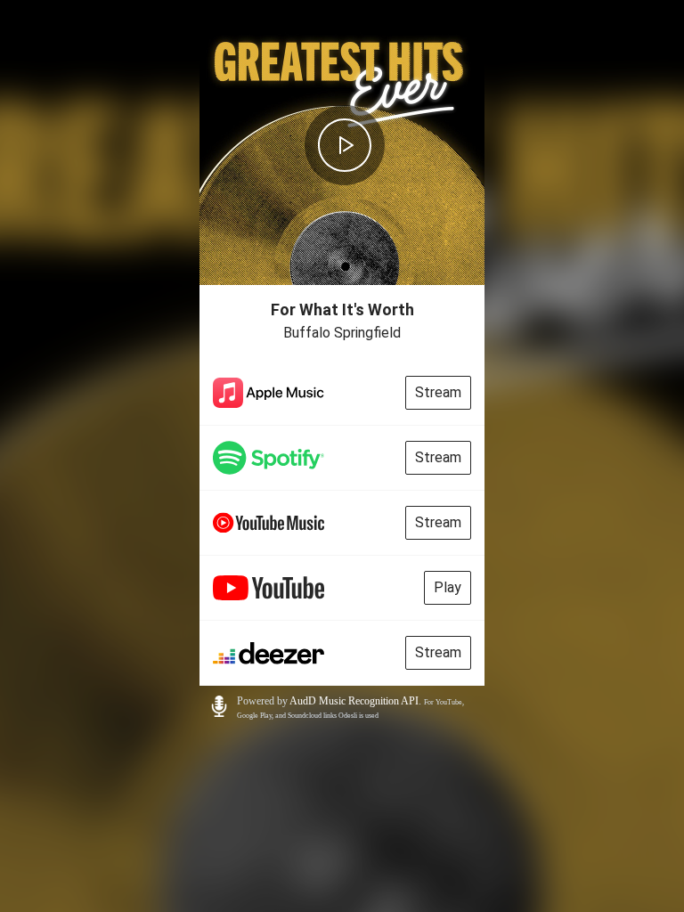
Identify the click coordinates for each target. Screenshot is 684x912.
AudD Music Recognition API (354, 701)
